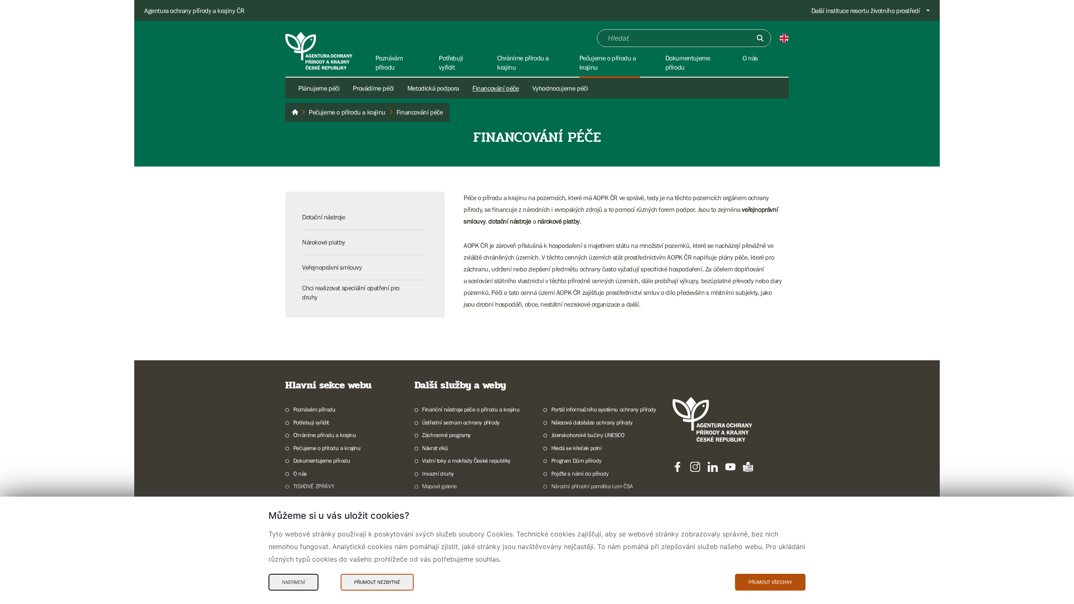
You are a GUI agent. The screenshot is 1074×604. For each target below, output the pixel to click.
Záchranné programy (446, 435)
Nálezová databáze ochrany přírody (592, 422)
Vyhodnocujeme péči (560, 88)
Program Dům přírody (576, 460)
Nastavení (293, 582)
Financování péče (495, 88)
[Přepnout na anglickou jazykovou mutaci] (784, 38)
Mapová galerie (439, 486)
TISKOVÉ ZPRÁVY (313, 486)
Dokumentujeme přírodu (321, 460)
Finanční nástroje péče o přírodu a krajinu (470, 409)
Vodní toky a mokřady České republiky (466, 460)
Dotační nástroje (323, 217)
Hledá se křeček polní (576, 448)
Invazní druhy (438, 473)
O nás (300, 473)
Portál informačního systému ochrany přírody (603, 409)
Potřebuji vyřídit (311, 422)
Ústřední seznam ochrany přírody (461, 422)
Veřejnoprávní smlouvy (332, 267)
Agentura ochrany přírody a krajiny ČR (194, 10)
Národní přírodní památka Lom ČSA (592, 486)
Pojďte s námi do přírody (579, 473)
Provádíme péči (373, 88)
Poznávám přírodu (314, 409)
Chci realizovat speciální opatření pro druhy (350, 292)
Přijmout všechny (770, 582)
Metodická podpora (433, 88)
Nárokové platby (323, 242)
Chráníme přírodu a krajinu (324, 435)
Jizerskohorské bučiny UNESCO (588, 435)
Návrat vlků (435, 448)
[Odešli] (760, 38)
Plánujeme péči (318, 88)
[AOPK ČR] (295, 112)
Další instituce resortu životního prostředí (865, 10)
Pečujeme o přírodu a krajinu (327, 448)
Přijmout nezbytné (377, 582)
